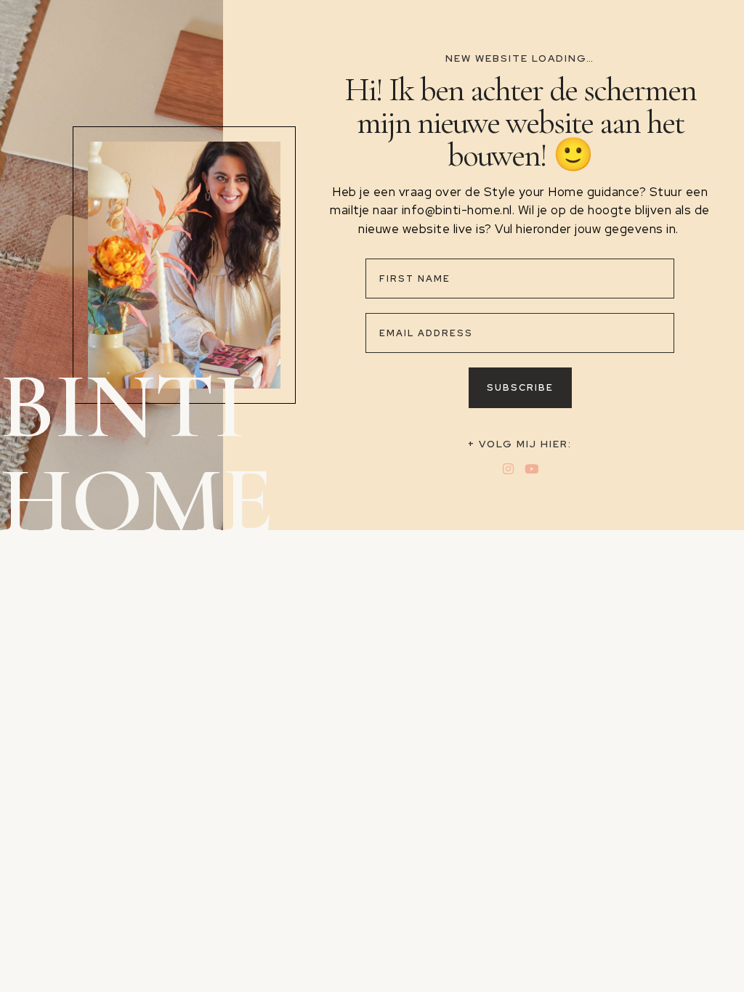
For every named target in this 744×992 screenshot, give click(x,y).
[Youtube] (531, 469)
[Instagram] (508, 469)
